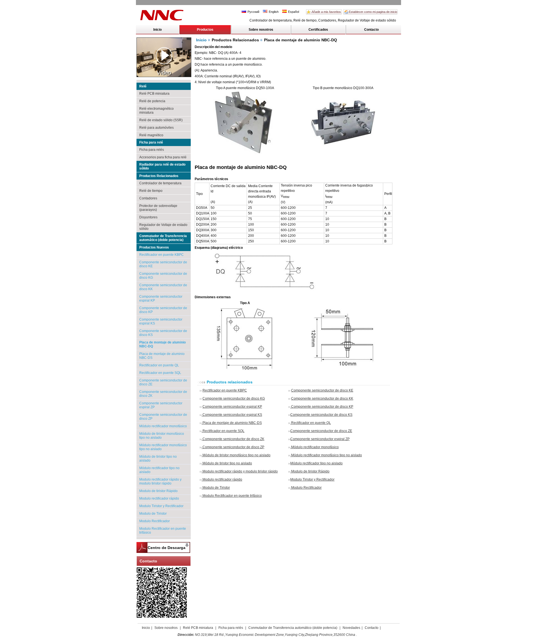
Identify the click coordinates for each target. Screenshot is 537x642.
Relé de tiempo (150, 191)
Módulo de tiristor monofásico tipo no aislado (236, 455)
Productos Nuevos (154, 247)
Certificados (318, 30)
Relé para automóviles (156, 128)
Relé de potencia (152, 101)
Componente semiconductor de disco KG (233, 398)
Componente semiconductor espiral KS (232, 415)
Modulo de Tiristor (153, 513)
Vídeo (164, 73)
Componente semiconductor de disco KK (322, 398)
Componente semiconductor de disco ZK (233, 439)
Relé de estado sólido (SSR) (161, 120)
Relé (143, 86)
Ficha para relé (151, 142)
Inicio (157, 30)
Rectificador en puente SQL (160, 373)
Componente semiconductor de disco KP (321, 407)
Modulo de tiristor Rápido (158, 491)
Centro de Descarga (166, 547)
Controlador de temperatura (160, 183)
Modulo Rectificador (154, 521)
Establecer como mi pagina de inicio (373, 11)
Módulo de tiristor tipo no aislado (227, 463)
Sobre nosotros (261, 30)
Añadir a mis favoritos (326, 11)
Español (293, 11)
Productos (205, 30)
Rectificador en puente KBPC (161, 255)
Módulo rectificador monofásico (163, 426)
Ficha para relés (151, 150)
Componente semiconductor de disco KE (322, 390)
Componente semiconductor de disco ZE (321, 431)
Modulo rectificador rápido (159, 498)
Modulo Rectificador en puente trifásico (232, 496)
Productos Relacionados (158, 176)
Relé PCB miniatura (154, 94)
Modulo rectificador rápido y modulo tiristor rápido (160, 481)
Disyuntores (148, 217)
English (273, 11)
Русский (253, 11)
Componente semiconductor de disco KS (321, 415)
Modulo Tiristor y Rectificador (161, 506)
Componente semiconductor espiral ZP (320, 439)
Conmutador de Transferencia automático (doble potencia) (163, 238)
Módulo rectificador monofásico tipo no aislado (326, 455)
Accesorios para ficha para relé (163, 157)
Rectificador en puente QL (159, 365)
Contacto (371, 30)
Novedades (351, 628)
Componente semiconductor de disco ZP (233, 447)
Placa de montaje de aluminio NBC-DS (232, 423)
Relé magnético (151, 135)
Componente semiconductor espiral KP (232, 407)
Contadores (148, 198)
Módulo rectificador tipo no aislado (316, 463)
